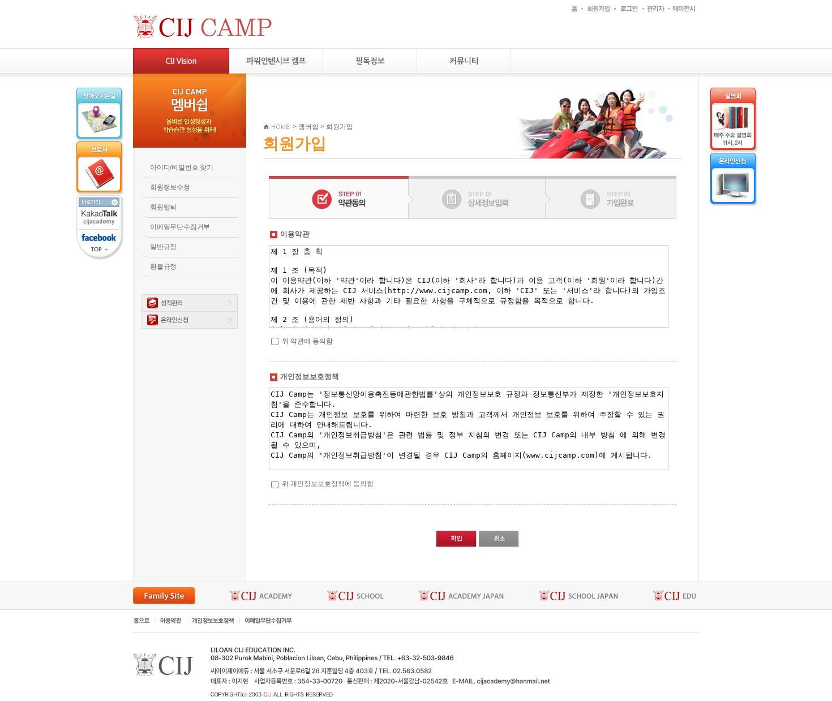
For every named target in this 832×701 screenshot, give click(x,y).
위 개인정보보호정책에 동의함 (328, 484)
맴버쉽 (308, 127)
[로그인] (628, 8)
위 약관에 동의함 (307, 341)
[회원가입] (597, 8)
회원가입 (339, 127)
